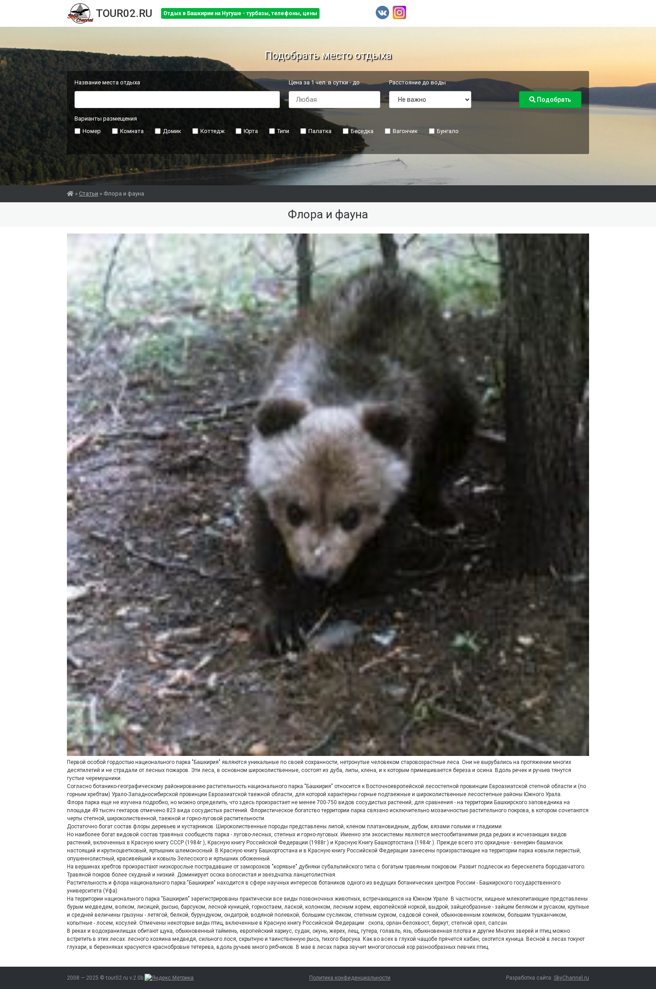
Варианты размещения (106, 118)
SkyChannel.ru (571, 978)
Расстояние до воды (417, 82)
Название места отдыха (107, 82)
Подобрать (553, 99)
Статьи (88, 193)
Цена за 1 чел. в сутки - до (324, 82)
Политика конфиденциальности (349, 978)
